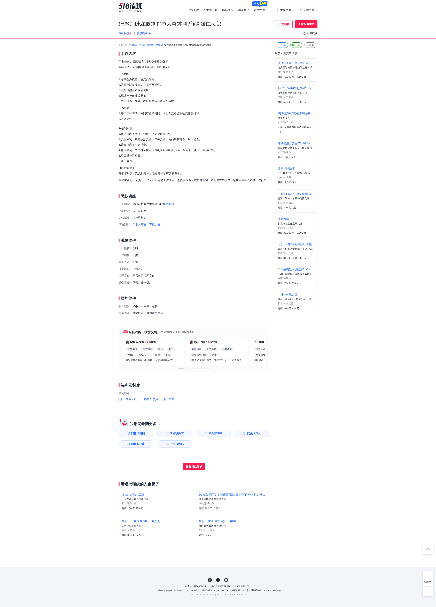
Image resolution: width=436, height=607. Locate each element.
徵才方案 (259, 10)
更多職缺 (144, 33)
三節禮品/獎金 (150, 399)
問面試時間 (216, 433)
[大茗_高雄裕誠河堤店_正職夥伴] (296, 251)
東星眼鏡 (159, 45)
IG (210, 580)
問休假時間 (138, 433)
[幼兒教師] (296, 226)
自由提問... (177, 443)
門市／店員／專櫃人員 (146, 224)
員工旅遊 (168, 399)
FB (218, 580)
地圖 (172, 204)
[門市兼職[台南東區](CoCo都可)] (296, 276)
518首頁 (133, 45)
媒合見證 (244, 10)
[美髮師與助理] (296, 175)
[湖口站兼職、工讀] (155, 501)
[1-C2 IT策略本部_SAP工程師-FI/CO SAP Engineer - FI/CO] (296, 95)
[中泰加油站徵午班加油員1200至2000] (296, 200)
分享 (283, 45)
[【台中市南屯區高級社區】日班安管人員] (296, 70)
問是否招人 (254, 433)
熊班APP (428, 582)
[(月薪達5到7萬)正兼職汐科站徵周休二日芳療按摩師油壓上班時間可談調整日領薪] (296, 123)
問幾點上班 (138, 443)
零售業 (150, 45)
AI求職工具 (210, 10)
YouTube (226, 580)
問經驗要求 (177, 433)
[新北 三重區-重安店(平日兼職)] (232, 528)
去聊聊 (285, 24)
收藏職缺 (312, 33)
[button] (181, 368)
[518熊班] (130, 7)
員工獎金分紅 (128, 399)
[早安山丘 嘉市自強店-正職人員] (155, 528)
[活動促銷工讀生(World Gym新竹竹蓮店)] (296, 150)
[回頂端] (427, 548)
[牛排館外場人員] (296, 301)
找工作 (194, 10)
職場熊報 (227, 10)
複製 (311, 45)
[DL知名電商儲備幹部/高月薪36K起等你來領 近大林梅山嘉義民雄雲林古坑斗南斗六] (232, 501)
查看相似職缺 (306, 24)
